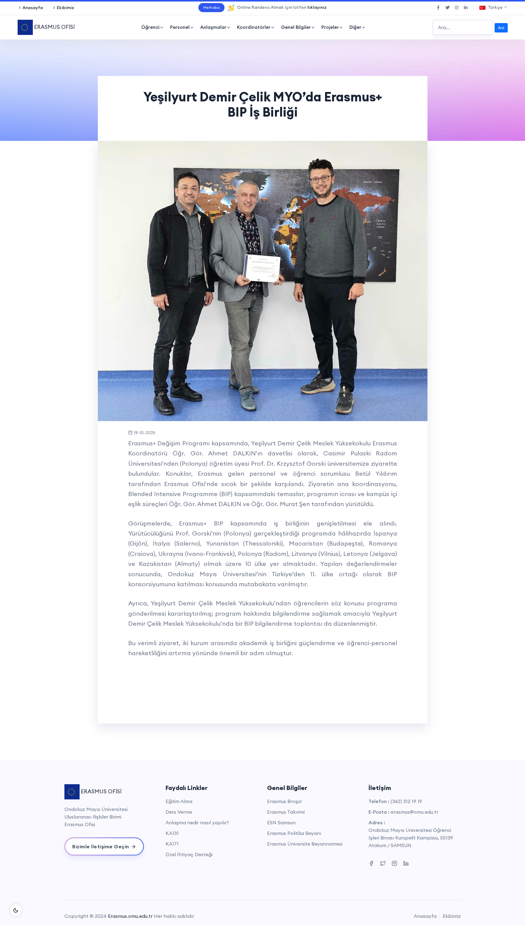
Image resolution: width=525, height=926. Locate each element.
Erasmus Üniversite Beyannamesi (304, 844)
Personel (180, 27)
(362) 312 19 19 (406, 801)
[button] (116, 281)
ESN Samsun (281, 822)
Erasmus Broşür (284, 801)
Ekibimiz (65, 7)
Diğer (355, 27)
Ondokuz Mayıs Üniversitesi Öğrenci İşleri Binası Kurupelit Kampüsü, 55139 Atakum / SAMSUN (411, 837)
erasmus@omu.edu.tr (414, 812)
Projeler (330, 27)
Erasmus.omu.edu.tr (130, 916)
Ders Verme (179, 812)
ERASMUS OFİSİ (54, 26)
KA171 (172, 844)
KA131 (172, 833)
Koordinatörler (253, 27)
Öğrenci (150, 27)
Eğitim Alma (179, 801)
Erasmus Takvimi (286, 812)
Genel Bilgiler (296, 27)
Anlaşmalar (213, 27)
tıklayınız (317, 7)
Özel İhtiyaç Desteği (189, 854)
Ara (501, 27)
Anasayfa (32, 7)
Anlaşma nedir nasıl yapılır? (197, 822)
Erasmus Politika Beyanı (294, 833)
